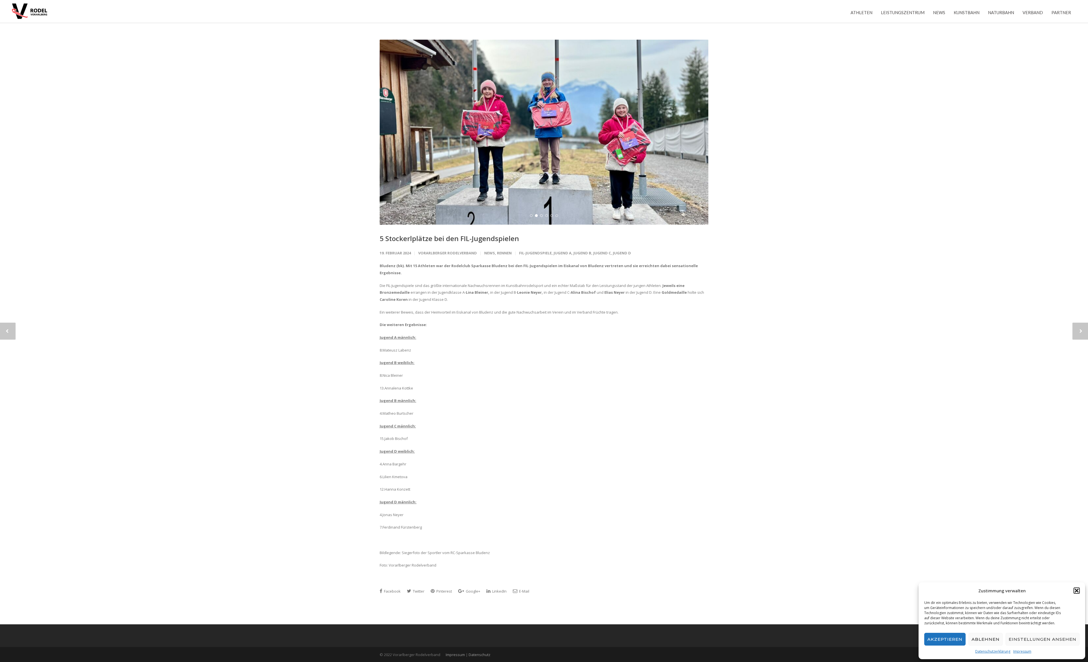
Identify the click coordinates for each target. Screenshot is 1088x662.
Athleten (861, 12)
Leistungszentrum (903, 12)
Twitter (418, 591)
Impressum (1022, 651)
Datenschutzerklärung (992, 651)
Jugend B (582, 253)
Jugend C (602, 253)
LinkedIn (499, 591)
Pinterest (443, 591)
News (939, 12)
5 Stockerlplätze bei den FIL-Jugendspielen (449, 238)
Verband (1033, 12)
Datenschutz (479, 654)
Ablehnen (986, 639)
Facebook (392, 591)
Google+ (472, 591)
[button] (1077, 590)
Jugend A (562, 253)
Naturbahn (1001, 12)
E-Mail (523, 591)
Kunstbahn (966, 12)
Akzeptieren (944, 639)
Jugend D (622, 253)
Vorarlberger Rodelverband (447, 253)
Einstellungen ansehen (1042, 639)
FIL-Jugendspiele (535, 253)
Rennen (504, 253)
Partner (1061, 12)
